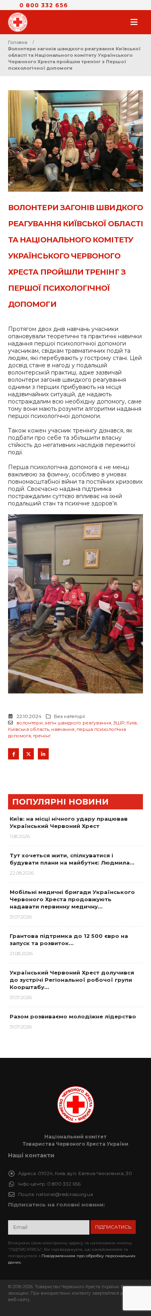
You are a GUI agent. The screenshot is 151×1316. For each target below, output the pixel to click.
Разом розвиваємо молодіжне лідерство (73, 1016)
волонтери (30, 723)
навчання (62, 729)
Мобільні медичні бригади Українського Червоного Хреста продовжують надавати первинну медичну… (72, 899)
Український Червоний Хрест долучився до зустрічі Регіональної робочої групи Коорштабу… (72, 979)
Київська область (28, 729)
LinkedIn (43, 753)
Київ (131, 723)
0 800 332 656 (43, 5)
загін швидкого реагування (78, 723)
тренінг (42, 736)
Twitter (28, 753)
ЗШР (118, 723)
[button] (136, 22)
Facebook (13, 753)
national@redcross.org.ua (64, 1194)
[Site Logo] (20, 22)
